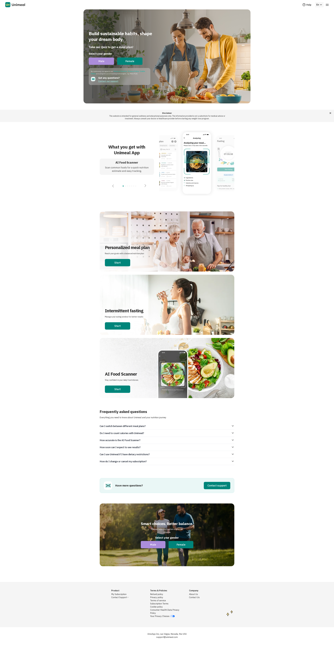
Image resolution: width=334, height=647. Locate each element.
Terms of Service (120, 71)
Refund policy (156, 594)
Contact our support (108, 81)
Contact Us (194, 597)
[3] (129, 186)
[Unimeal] (15, 4)
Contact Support (119, 597)
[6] (136, 186)
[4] (131, 186)
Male (101, 61)
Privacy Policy (133, 71)
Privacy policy (156, 597)
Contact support (217, 485)
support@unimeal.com (167, 637)
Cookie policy (156, 606)
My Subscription (118, 594)
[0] (123, 186)
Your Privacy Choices (159, 616)
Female (129, 61)
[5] (134, 186)
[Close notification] (330, 113)
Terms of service (158, 600)
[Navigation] (327, 4)
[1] (125, 186)
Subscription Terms (159, 603)
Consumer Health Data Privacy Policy (164, 611)
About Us (193, 594)
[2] (127, 186)
